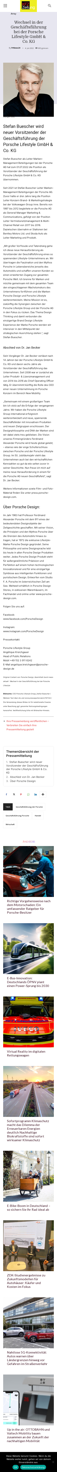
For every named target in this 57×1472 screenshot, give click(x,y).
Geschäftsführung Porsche (17, 815)
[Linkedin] (35, 794)
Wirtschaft (10, 824)
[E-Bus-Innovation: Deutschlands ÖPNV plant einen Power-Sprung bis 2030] (28, 948)
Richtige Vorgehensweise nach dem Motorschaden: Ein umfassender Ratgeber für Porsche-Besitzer (29, 906)
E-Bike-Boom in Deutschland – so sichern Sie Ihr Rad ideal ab (28, 1207)
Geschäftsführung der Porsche (29, 807)
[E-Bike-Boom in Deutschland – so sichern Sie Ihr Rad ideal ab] (28, 1176)
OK (15, 1467)
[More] (43, 794)
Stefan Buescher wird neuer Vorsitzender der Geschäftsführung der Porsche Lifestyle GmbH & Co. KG (27, 767)
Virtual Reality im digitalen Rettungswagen (26, 1053)
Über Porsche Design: (23, 781)
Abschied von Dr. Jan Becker (27, 776)
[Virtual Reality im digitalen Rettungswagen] (28, 1021)
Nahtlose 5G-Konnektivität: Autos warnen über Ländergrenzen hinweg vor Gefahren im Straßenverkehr (27, 1358)
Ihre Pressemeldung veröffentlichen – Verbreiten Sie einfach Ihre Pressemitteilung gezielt (27, 725)
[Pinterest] (21, 794)
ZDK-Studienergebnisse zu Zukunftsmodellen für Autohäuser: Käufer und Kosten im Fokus (26, 1280)
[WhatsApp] (28, 794)
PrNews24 (15, 48)
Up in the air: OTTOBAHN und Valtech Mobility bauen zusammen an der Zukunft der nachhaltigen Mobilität (28, 1435)
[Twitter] (13, 794)
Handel (38, 815)
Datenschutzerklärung (33, 1467)
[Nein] (53, 1462)
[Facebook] (6, 794)
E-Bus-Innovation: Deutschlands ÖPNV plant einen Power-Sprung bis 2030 (28, 982)
